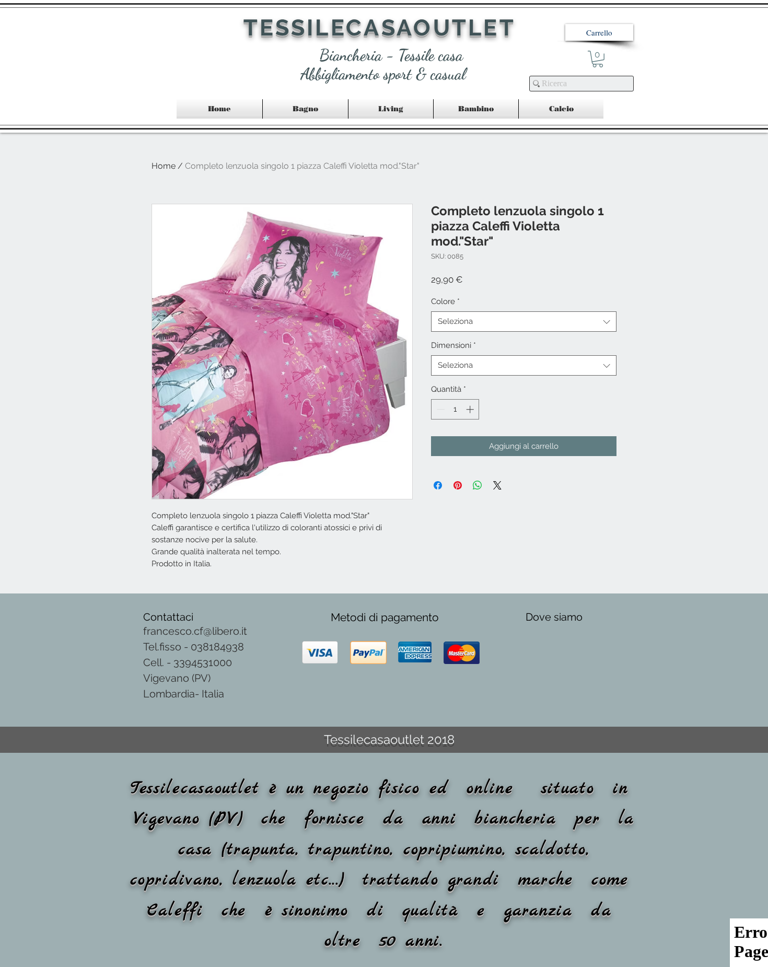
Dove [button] (540, 617)
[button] (599, 32)
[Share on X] (497, 485)
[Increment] (471, 409)
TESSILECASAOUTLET (379, 28)
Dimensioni (453, 345)
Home (164, 166)
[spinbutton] (455, 409)
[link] (598, 59)
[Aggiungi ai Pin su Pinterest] (457, 485)
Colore (445, 301)
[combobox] (523, 321)
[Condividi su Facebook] (438, 485)
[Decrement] (440, 409)
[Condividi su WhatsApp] (477, 485)
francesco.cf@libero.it (195, 631)
